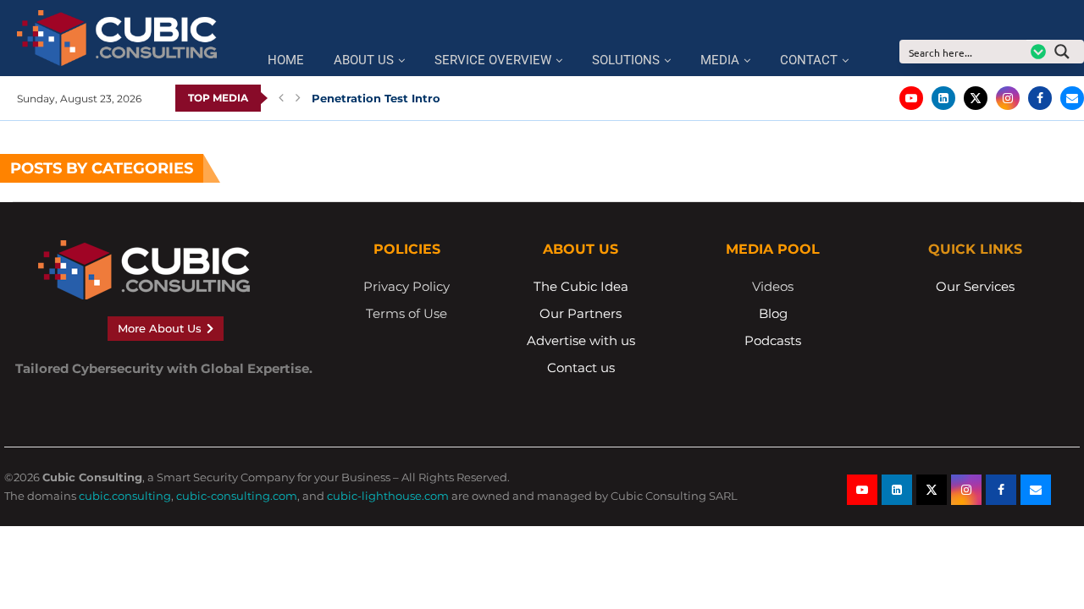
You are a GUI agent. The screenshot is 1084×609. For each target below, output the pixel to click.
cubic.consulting (125, 495)
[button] (281, 98)
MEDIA (719, 60)
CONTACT (809, 60)
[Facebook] (1040, 98)
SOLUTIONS (626, 60)
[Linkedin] (943, 98)
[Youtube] (911, 98)
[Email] (1072, 98)
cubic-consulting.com (236, 495)
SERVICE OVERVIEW (492, 60)
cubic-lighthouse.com (388, 495)
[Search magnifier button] (1067, 51)
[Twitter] (975, 98)
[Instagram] (1008, 98)
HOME (286, 60)
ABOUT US (364, 60)
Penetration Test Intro (376, 98)
